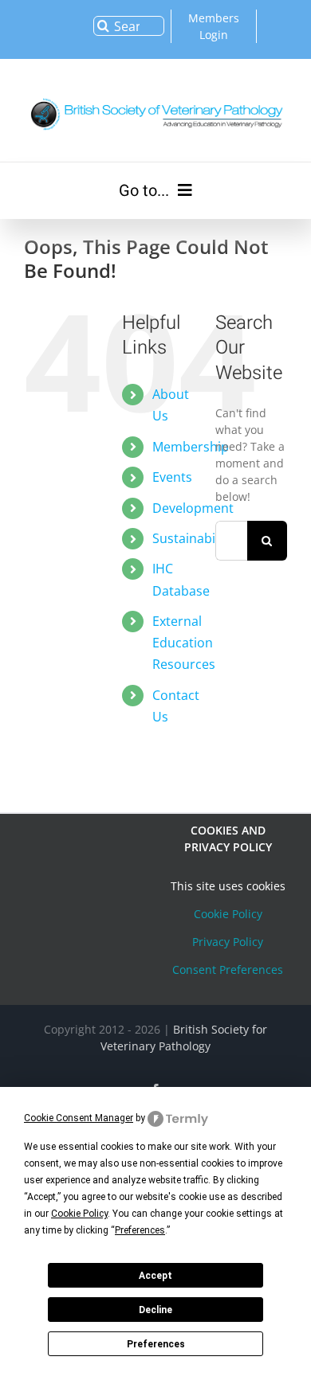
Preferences (156, 1344)
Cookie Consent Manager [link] (78, 1118)
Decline (155, 1309)
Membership (190, 446)
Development (193, 508)
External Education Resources (183, 642)
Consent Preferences (227, 969)
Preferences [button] (140, 1230)
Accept (155, 1275)
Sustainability (192, 538)
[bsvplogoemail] (155, 96)
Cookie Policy (228, 913)
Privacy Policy (227, 941)
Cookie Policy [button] (79, 1213)
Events (172, 477)
